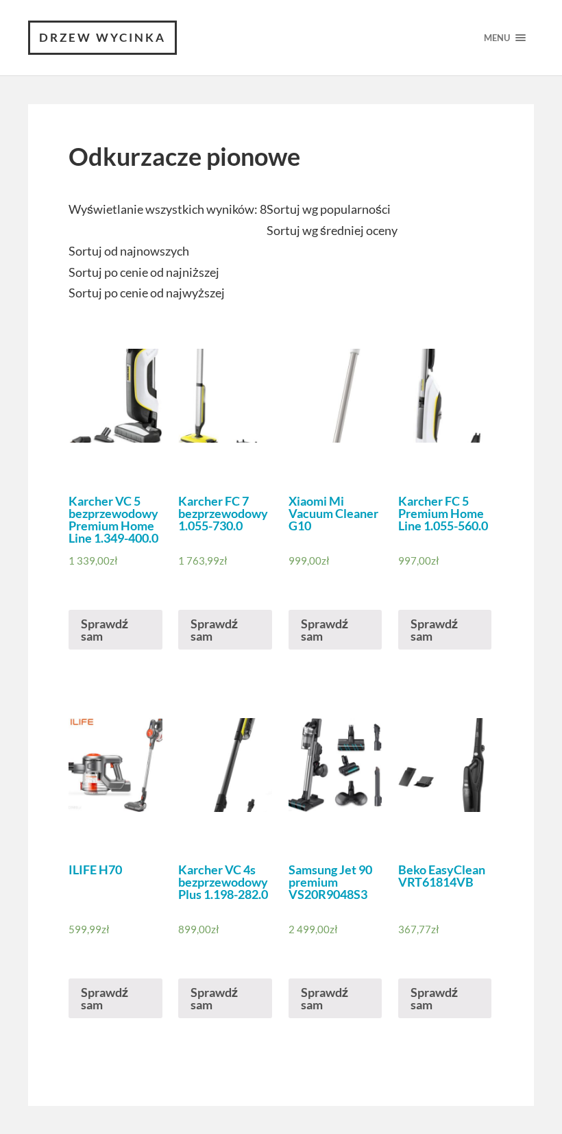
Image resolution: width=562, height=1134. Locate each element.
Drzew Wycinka (102, 37)
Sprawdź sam (104, 629)
